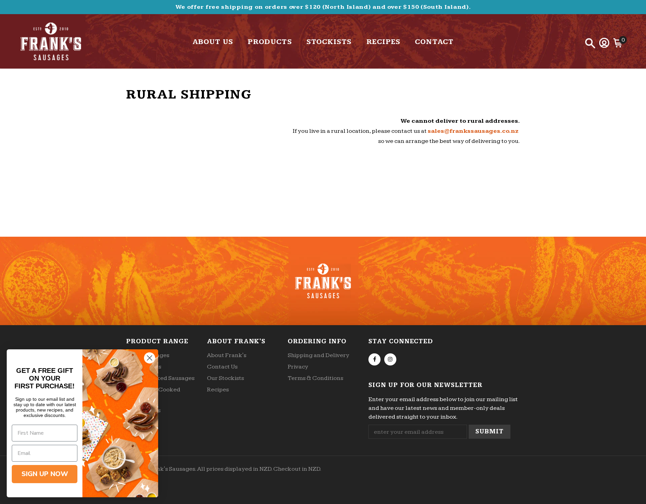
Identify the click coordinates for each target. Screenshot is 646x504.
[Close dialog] (149, 358)
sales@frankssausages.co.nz (473, 130)
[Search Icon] (590, 43)
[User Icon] (604, 43)
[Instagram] (390, 359)
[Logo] (60, 41)
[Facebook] (374, 359)
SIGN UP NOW (45, 473)
